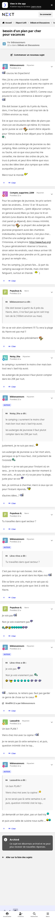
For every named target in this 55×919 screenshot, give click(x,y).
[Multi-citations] (4, 183)
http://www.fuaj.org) (40, 242)
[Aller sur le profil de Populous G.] (5, 292)
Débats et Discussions (28, 45)
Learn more (5, 5)
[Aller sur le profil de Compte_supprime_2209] (5, 194)
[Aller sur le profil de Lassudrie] (5, 722)
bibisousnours (18, 42)
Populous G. (16, 290)
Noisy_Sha (15, 356)
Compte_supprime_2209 (22, 192)
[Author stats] (51, 66)
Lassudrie (15, 720)
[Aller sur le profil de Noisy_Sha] (5, 357)
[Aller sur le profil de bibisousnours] (4, 43)
